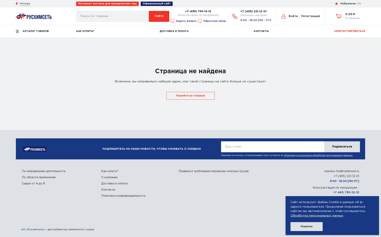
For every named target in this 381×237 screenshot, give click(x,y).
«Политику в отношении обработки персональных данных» (318, 155)
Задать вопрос (186, 21)
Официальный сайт (157, 4)
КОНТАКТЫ (261, 31)
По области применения (39, 177)
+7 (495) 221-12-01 (253, 11)
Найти (159, 16)
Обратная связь (214, 21)
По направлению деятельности (43, 171)
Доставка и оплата (114, 183)
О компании (109, 177)
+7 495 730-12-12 (346, 192)
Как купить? (109, 171)
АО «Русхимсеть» (32, 229)
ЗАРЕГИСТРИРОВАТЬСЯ (349, 31)
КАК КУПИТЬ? (85, 31)
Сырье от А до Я (33, 183)
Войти (293, 16)
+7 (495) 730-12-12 (198, 11)
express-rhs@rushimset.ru (341, 171)
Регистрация (310, 16)
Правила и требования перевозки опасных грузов (214, 171)
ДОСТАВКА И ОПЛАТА (174, 31)
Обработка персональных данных (317, 215)
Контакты (108, 190)
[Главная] (34, 16)
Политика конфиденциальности (123, 196)
